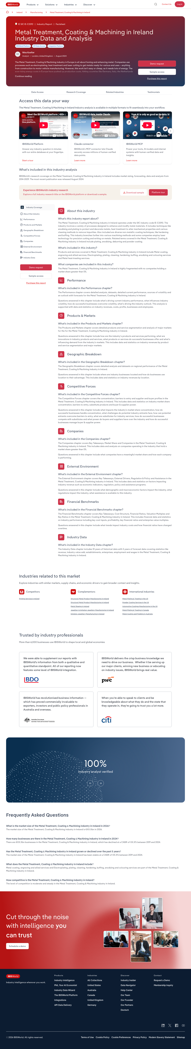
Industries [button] (69, 4)
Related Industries (115, 92)
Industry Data (29, 257)
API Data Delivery (63, 1005)
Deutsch (125, 1010)
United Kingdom (95, 1000)
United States (94, 985)
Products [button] (31, 4)
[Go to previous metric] (90, 783)
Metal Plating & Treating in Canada (135, 610)
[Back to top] (185, 1043)
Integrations (60, 1000)
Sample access (157, 72)
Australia (91, 990)
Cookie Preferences (121, 1038)
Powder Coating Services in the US (135, 602)
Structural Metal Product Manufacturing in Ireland (90, 599)
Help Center (127, 990)
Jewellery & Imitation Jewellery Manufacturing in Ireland (92, 610)
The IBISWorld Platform (66, 995)
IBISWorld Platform (23, 46)
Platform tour (158, 192)
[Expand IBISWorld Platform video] (43, 125)
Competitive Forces (32, 236)
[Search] (156, 4)
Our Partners (127, 1005)
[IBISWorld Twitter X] (169, 1026)
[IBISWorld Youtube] (183, 1026)
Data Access (37, 92)
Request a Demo (162, 980)
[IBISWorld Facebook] (176, 1026)
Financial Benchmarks (33, 252)
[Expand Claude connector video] (95, 125)
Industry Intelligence (64, 980)
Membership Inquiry (163, 985)
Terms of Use (87, 1038)
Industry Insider (128, 980)
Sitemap (181, 1038)
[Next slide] (170, 131)
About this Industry (32, 214)
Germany (91, 1005)
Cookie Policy (102, 1038)
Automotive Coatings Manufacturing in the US (139, 606)
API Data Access (39, 46)
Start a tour (27, 160)
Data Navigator (128, 985)
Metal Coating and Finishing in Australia (137, 614)
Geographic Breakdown (34, 230)
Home (7, 12)
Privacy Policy (140, 1038)
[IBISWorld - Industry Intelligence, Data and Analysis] (13, 5)
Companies (28, 241)
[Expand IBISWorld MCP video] (147, 125)
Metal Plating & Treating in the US (135, 599)
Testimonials (153, 92)
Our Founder (127, 1000)
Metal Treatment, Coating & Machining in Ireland (70, 12)
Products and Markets (33, 225)
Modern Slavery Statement (162, 1038)
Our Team (125, 995)
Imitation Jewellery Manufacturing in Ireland (87, 614)
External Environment (33, 247)
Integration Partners (56, 46)
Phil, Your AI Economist (65, 985)
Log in (179, 4)
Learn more (79, 160)
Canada (91, 995)
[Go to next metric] (101, 783)
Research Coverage (76, 92)
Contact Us (166, 4)
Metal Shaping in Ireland (80, 606)
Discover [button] (87, 4)
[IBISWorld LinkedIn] (163, 1026)
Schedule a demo (17, 946)
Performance (29, 219)
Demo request (157, 63)
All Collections (94, 980)
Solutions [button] (49, 4)
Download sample (135, 192)
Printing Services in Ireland (29, 599)
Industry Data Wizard (64, 990)
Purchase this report (157, 78)
